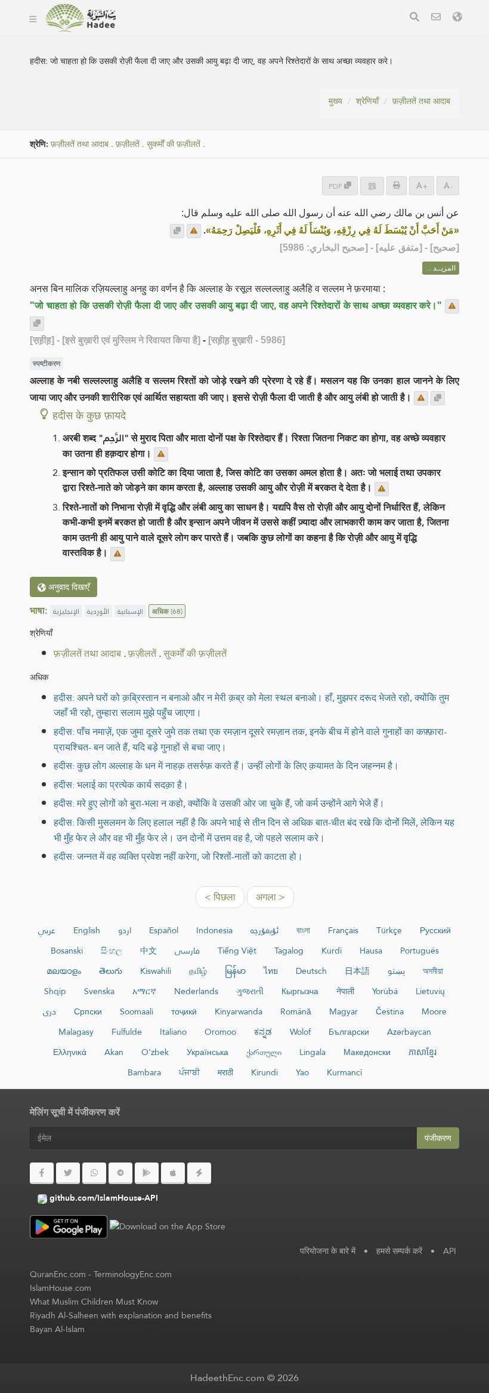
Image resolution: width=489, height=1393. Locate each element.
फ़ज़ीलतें (128, 144)
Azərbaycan (409, 1032)
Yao (302, 1072)
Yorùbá (385, 991)
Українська (207, 1052)
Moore (434, 1011)
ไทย (271, 971)
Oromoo (220, 1032)
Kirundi (264, 1072)
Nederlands (196, 991)
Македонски (367, 1052)
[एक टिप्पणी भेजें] (194, 231)
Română (295, 1011)
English (86, 930)
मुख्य (335, 101)
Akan (113, 1052)
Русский (435, 930)
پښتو (396, 971)
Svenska (99, 991)
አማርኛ (144, 991)
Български (349, 1032)
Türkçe (389, 930)
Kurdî (331, 950)
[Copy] (177, 231)
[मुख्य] (33, 18)
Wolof (300, 1032)
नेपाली (345, 991)
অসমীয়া (433, 971)
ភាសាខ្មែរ (422, 1052)
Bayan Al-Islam (57, 1329)
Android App (173, 35)
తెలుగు (110, 971)
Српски (88, 1011)
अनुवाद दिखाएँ (67, 587)
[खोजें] (414, 18)
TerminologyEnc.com (133, 1274)
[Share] (372, 186)
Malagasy (76, 1032)
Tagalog (289, 950)
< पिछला (220, 897)
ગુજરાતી (250, 991)
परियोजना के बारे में (327, 1251)
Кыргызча (299, 991)
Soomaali (136, 1011)
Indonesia (214, 930)
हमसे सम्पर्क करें (399, 1251)
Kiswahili (155, 971)
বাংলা (303, 930)
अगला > (270, 897)
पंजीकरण (438, 1138)
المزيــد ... (441, 268)
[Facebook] (42, 1173)
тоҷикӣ (184, 1011)
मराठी (225, 1072)
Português (419, 950)
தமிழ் (198, 971)
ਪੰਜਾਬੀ (189, 1072)
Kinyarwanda (238, 1011)
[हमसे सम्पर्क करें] (436, 18)
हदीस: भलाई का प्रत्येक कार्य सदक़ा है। (121, 785)
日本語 (357, 971)
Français (343, 930)
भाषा (298, 35)
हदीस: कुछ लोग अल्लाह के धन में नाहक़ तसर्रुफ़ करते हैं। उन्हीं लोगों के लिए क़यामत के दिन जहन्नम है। (226, 765)
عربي (46, 930)
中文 (148, 950)
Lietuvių (430, 991)
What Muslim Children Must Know (94, 1301)
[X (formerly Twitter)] (68, 1173)
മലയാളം (64, 971)
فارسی (187, 950)
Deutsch (311, 971)
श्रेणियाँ (367, 101)
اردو (124, 930)
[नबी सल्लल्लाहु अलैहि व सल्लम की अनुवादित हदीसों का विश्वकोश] (80, 18)
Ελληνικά (69, 1052)
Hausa (371, 950)
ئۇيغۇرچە (264, 930)
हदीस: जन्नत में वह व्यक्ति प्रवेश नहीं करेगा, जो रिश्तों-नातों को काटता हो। (178, 856)
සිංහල (111, 950)
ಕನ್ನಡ (263, 1032)
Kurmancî (344, 1072)
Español (163, 930)
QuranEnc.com (58, 1274)
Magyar (343, 1011)
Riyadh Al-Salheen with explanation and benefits (121, 1315)
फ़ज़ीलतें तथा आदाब (421, 101)
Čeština (390, 1011)
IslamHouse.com (60, 1288)
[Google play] (147, 1173)
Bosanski (67, 950)
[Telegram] (120, 1173)
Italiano (173, 1032)
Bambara (144, 1072)
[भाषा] (457, 18)
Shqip (55, 991)
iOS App (251, 35)
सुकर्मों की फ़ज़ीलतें (173, 144)
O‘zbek (155, 1052)
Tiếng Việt (237, 950)
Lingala (312, 1052)
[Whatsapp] (94, 1173)
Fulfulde (127, 1032)
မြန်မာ (235, 971)
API (449, 1251)
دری (49, 1011)
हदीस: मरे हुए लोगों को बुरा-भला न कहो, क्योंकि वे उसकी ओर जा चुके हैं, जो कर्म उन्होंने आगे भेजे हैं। (219, 803)
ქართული (263, 1052)
